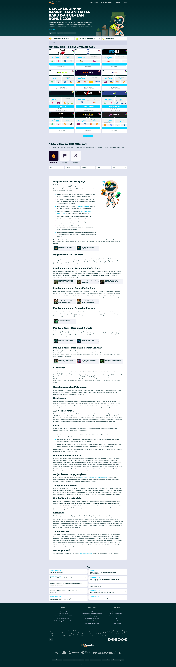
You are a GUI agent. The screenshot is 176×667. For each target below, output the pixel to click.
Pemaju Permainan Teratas (92, 623)
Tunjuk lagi (87, 136)
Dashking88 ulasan (114, 108)
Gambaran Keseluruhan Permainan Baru (92, 613)
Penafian (117, 621)
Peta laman (113, 665)
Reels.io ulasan (114, 130)
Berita (125, 2)
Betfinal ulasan (88, 130)
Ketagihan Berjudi (92, 621)
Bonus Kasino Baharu (106, 2)
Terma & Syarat (96, 665)
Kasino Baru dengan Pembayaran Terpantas (63, 611)
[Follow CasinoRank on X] (115, 639)
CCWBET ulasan (61, 130)
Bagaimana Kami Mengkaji (117, 613)
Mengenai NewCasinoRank (117, 611)
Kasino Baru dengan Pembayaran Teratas (63, 621)
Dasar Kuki (62, 665)
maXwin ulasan (88, 108)
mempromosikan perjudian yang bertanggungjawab (94, 477)
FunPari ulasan (61, 87)
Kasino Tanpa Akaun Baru (63, 618)
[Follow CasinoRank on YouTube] (119, 639)
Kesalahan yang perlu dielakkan (92, 611)
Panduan (118, 2)
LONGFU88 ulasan (61, 66)
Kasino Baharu (94, 2)
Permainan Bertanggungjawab (92, 616)
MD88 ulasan (114, 66)
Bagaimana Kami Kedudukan (116, 616)
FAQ (117, 618)
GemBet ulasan (61, 108)
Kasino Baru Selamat (63, 613)
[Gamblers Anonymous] (64, 652)
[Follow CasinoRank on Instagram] (112, 639)
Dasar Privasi (79, 665)
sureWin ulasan (88, 87)
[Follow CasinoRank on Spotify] (122, 639)
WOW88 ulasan (88, 66)
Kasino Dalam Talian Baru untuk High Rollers (63, 616)
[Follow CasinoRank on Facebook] (109, 639)
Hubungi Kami (117, 623)
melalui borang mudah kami (85, 553)
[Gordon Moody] (85, 652)
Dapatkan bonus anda (61, 64)
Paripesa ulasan (114, 87)
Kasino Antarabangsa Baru (92, 618)
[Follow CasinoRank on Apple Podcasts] (125, 639)
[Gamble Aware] (104, 652)
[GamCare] (74, 652)
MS (50, 639)
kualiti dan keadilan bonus (82, 206)
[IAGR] (57, 652)
